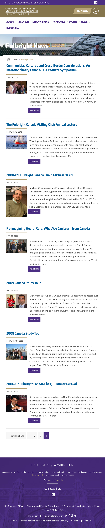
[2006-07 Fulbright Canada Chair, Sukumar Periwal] (16, 403)
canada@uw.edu (56, 480)
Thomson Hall (37, 475)
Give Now (82, 11)
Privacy (98, 506)
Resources (12, 27)
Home (8, 59)
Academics (59, 21)
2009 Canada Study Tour (23, 283)
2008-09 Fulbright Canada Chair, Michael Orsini (39, 175)
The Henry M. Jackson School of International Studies (27, 3)
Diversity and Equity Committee (43, 506)
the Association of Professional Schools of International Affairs (70, 515)
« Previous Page (16, 435)
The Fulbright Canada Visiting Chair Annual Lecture (41, 124)
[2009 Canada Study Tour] (16, 301)
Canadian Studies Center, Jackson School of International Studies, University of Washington (33, 11)
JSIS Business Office (13, 506)
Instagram (96, 3)
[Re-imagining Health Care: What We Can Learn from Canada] (16, 246)
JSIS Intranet (68, 506)
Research (23, 21)
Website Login (84, 506)
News (84, 21)
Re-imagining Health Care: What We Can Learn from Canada (48, 228)
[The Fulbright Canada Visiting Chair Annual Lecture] (16, 142)
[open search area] (96, 11)
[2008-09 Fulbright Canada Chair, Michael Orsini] (16, 201)
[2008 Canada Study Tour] (16, 352)
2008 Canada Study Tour (23, 333)
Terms (45, 509)
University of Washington (52, 466)
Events (73, 21)
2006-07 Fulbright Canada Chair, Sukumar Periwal (41, 384)
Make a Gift (58, 509)
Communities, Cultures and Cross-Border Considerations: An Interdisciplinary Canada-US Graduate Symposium (48, 67)
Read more (34, 110)
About (10, 21)
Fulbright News (27, 59)
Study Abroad (41, 21)
